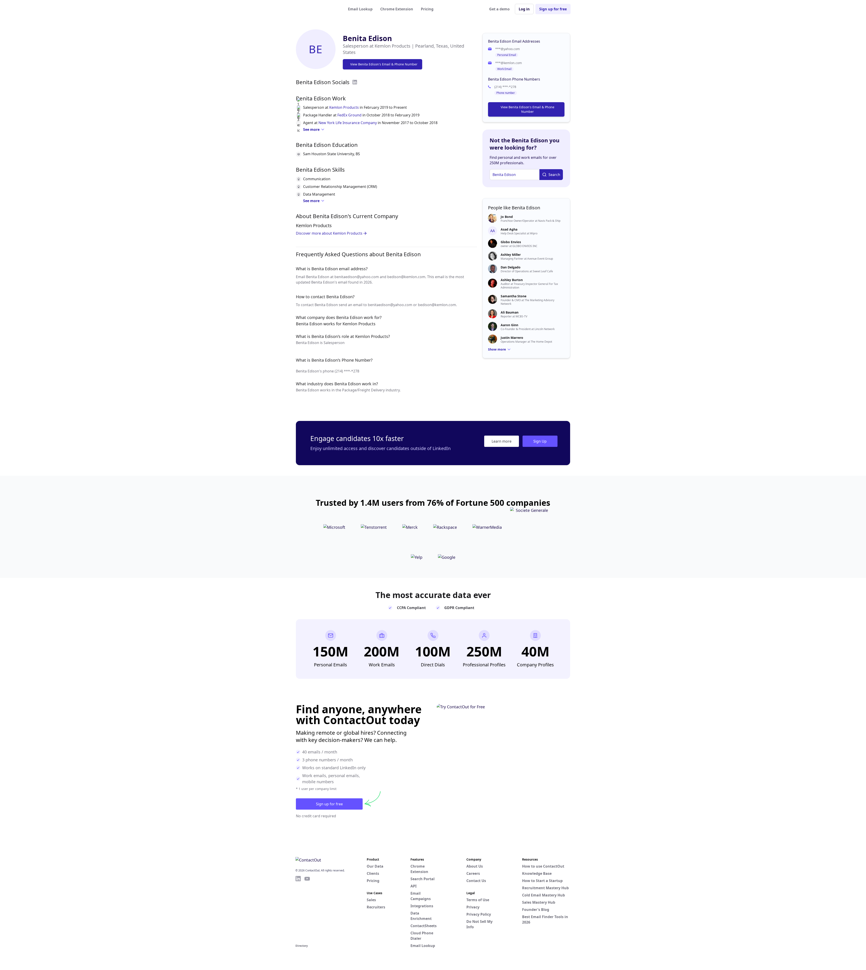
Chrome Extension (396, 9)
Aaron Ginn (509, 325)
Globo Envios (511, 242)
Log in (524, 9)
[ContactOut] (317, 9)
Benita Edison (367, 38)
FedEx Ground (349, 115)
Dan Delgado (511, 267)
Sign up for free (553, 9)
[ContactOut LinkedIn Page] (298, 909)
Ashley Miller (511, 254)
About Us (474, 866)
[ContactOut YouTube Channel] (307, 909)
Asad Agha (509, 229)
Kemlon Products (344, 107)
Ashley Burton (512, 280)
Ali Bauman (509, 312)
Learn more (501, 441)
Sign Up (540, 441)
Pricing (427, 9)
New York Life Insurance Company (347, 122)
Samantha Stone (513, 296)
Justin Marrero (512, 337)
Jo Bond (507, 217)
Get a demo (499, 9)
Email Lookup (360, 9)
